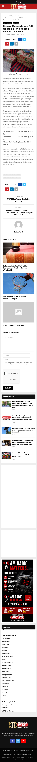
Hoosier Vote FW (7, 663)
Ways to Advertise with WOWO (23, 754)
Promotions (6, 693)
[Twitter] (18, 741)
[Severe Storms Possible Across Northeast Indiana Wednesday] (6, 455)
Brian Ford (7, 34)
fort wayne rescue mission (12, 175)
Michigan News (7, 675)
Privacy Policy (20, 757)
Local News (16, 23)
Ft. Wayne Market (8, 23)
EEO (13, 757)
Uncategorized (7, 705)
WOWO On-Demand (8, 711)
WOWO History (6, 708)
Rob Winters (6, 696)
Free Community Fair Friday (13, 325)
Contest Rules (6, 757)
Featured (5, 647)
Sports (4, 699)
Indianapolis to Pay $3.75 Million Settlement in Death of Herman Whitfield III (15, 268)
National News (6, 678)
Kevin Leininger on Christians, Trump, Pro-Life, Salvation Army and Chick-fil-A (18, 213)
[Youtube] (23, 741)
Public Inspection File (18, 760)
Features (5, 650)
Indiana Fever (6, 666)
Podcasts (5, 690)
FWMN (4, 659)
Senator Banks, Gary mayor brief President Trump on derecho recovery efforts (22, 417)
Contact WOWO (7, 754)
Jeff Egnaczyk (18, 74)
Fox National (6, 653)
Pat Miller (5, 687)
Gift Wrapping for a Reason (12, 178)
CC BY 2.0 (25, 74)
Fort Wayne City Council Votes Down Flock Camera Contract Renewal (23, 430)
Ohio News (5, 684)
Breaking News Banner (9, 635)
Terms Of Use (30, 757)
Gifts (10, 74)
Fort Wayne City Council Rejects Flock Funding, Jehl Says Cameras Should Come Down (22, 404)
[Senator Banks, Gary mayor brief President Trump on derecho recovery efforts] (6, 418)
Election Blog (6, 641)
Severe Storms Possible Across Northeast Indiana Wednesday (22, 455)
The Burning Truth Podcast (10, 702)
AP (2, 632)
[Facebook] (12, 741)
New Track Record (8, 681)
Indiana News (6, 669)
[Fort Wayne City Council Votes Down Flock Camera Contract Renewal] (6, 430)
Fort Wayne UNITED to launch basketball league (14, 298)
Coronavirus (6, 638)
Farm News (5, 644)
